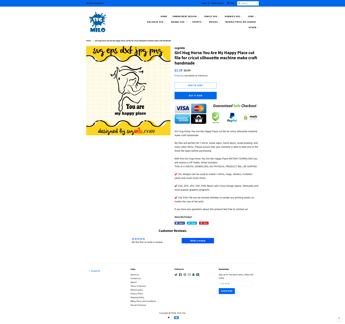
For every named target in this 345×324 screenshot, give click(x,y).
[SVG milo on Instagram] (189, 275)
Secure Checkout (138, 305)
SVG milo (181, 313)
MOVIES (213, 22)
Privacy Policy (136, 293)
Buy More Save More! (95, 3)
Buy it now (195, 95)
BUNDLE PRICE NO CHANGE (240, 22)
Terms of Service (138, 286)
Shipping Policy (137, 297)
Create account (217, 3)
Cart (232, 3)
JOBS (251, 16)
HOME (164, 16)
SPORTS (197, 22)
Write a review (198, 240)
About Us (134, 274)
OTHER (253, 27)
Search (133, 282)
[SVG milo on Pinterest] (184, 275)
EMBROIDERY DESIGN (185, 16)
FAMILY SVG (211, 16)
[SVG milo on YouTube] (197, 275)
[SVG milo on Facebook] (180, 275)
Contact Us (135, 278)
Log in (204, 3)
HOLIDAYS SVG (155, 22)
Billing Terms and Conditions (143, 301)
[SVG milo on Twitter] (176, 275)
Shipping (179, 75)
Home (88, 41)
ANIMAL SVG (178, 22)
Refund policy (136, 290)
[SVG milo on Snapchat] (193, 275)
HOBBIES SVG (233, 16)
